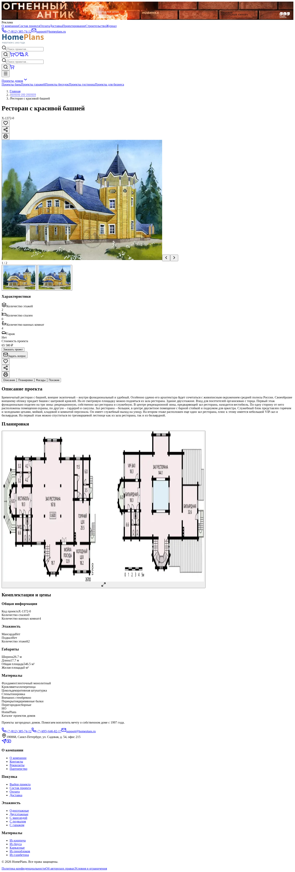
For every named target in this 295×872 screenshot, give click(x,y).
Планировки (25, 380)
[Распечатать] (6, 136)
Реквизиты (17, 765)
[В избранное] (6, 123)
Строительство (95, 26)
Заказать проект (13, 349)
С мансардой (18, 818)
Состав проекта (29, 26)
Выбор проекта (20, 784)
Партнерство (18, 768)
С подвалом (18, 821)
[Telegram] (4, 742)
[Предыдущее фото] (166, 258)
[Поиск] (6, 54)
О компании (10, 26)
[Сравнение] (21, 55)
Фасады (41, 380)
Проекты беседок (57, 84)
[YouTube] (8, 742)
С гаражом (17, 825)
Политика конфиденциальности (24, 868)
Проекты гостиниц (82, 84)
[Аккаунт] (26, 55)
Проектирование (73, 26)
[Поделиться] (6, 130)
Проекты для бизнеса (109, 84)
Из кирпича (18, 840)
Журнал (111, 26)
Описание (9, 380)
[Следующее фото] (174, 258)
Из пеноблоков (20, 851)
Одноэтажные (19, 810)
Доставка (56, 26)
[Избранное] (16, 55)
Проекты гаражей (33, 84)
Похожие (54, 380)
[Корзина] (12, 55)
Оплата (45, 26)
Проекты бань (11, 84)
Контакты (16, 761)
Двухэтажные (19, 814)
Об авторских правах (60, 868)
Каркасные (17, 847)
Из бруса (16, 844)
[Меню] (6, 74)
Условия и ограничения (91, 868)
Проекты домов (12, 81)
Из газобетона (19, 855)
